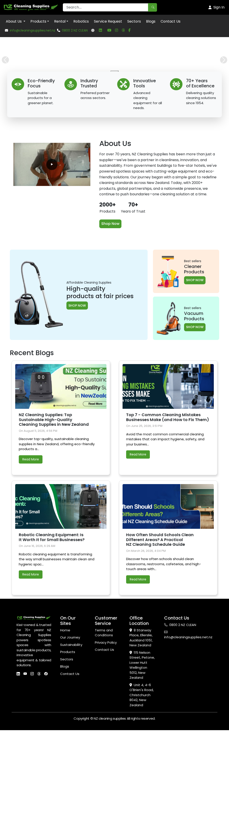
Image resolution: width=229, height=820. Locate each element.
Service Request (108, 21)
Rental (60, 21)
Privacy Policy (106, 737)
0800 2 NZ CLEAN (75, 30)
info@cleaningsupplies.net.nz (32, 30)
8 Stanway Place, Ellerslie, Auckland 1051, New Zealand (141, 733)
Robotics (81, 21)
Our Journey (70, 732)
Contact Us (170, 21)
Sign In (219, 7)
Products (38, 21)
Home (65, 725)
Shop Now (110, 318)
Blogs (150, 21)
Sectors (134, 21)
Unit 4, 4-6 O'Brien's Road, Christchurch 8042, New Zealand (141, 790)
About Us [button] (14, 21)
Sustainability (71, 740)
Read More (30, 554)
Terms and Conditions (104, 728)
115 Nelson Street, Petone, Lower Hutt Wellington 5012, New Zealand (142, 760)
